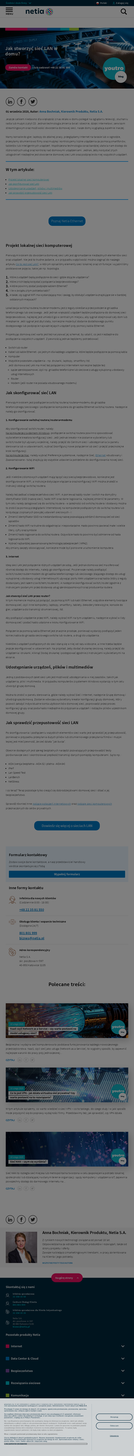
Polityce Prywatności (32, 1417)
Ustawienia (114, 1436)
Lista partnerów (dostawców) (15, 1444)
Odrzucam (114, 1426)
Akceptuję (114, 1417)
